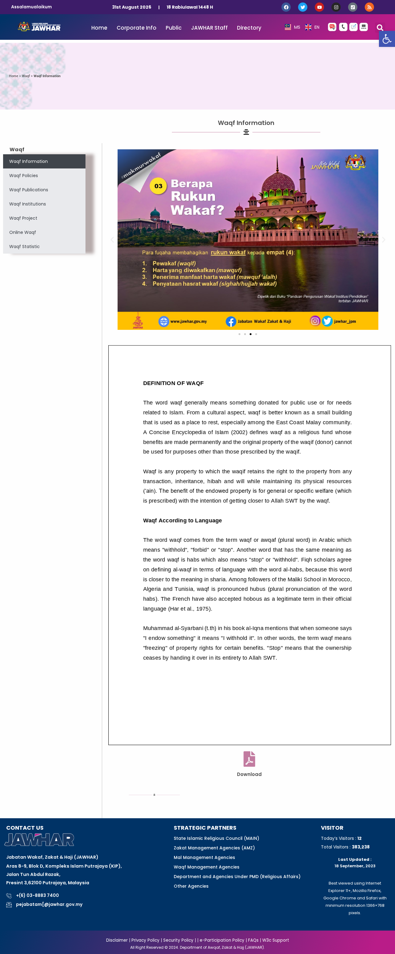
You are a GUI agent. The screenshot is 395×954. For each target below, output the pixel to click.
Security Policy (178, 940)
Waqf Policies (23, 175)
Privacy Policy (145, 940)
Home (99, 27)
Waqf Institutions (27, 204)
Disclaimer (117, 940)
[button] (387, 39)
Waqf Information (28, 161)
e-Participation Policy (222, 940)
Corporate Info (136, 27)
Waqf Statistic (24, 246)
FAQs (253, 940)
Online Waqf (22, 232)
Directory (249, 27)
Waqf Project (23, 218)
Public (174, 27)
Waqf (26, 76)
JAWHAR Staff (209, 27)
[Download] (249, 759)
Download (249, 774)
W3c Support (275, 940)
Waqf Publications (28, 190)
